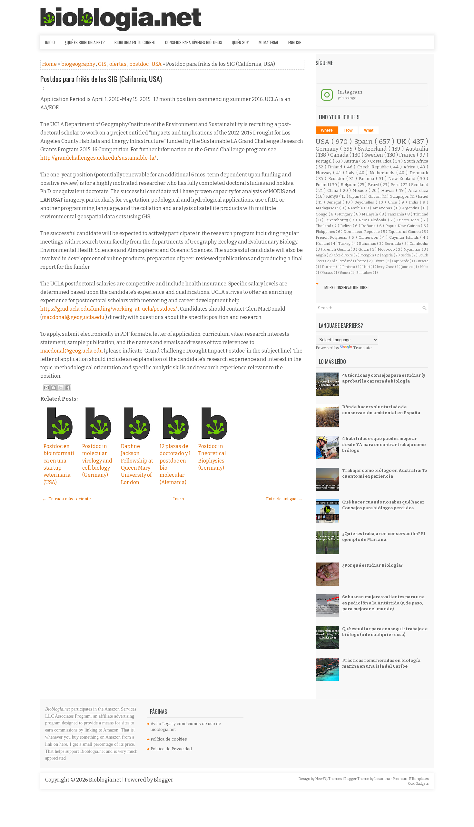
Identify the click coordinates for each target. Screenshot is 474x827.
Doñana (369, 226)
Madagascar (328, 208)
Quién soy (240, 42)
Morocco (387, 249)
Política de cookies (169, 739)
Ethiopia (349, 267)
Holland (323, 243)
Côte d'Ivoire (343, 255)
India (414, 202)
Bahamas (368, 243)
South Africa (416, 161)
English (294, 42)
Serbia (406, 255)
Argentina (411, 208)
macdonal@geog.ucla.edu (73, 317)
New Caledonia (373, 220)
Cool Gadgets (418, 784)
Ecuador (337, 178)
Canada (340, 155)
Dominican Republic (362, 231)
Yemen (345, 273)
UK (403, 142)
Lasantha (382, 779)
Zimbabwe (364, 273)
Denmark (419, 172)
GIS (102, 64)
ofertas (118, 64)
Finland (336, 166)
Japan (354, 196)
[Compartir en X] (60, 387)
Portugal (324, 161)
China (333, 190)
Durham (329, 267)
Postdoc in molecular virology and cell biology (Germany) (97, 460)
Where (327, 130)
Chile (393, 202)
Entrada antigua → (284, 498)
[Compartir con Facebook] (67, 387)
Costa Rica (381, 161)
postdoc (139, 64)
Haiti (366, 267)
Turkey (344, 243)
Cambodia (419, 243)
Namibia (356, 208)
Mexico (360, 190)
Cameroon (369, 237)
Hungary (345, 214)
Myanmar (412, 249)
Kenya (332, 196)
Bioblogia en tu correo (134, 42)
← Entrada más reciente (66, 498)
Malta (424, 267)
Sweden (374, 155)
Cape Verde (401, 261)
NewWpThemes (329, 779)
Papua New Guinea (403, 226)
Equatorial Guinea (405, 231)
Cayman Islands (404, 237)
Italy (351, 172)
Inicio (50, 42)
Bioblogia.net (105, 780)
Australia (417, 149)
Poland (323, 184)
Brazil (374, 184)
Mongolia (367, 255)
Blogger (163, 780)
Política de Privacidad (171, 748)
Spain (364, 142)
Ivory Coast (386, 267)
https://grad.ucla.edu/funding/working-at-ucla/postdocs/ (108, 309)
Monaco (327, 273)
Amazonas (382, 208)
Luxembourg (337, 220)
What (368, 130)
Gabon (374, 196)
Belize (346, 226)
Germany (328, 149)
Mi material (269, 42)
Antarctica (418, 190)
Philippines (326, 231)
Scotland (419, 184)
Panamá (367, 178)
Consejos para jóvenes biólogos (193, 42)
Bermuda (393, 243)
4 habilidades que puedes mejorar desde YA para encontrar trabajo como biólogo (384, 444)
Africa (410, 166)
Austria (351, 161)
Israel (423, 196)
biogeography (78, 64)
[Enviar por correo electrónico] (46, 387)
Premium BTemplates (411, 779)
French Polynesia (332, 237)
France (408, 155)
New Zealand (402, 178)
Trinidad (420, 214)
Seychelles (365, 202)
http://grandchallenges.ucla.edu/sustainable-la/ (98, 158)
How (348, 130)
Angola (321, 255)
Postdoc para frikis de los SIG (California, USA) (101, 79)
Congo (322, 214)
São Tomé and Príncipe (349, 261)
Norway (324, 172)
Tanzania (396, 214)
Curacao (422, 261)
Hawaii (388, 190)
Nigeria (388, 255)
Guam (364, 249)
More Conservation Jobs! (346, 287)
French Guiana (337, 249)
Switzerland (373, 149)
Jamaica (407, 267)
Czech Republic (373, 166)
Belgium (349, 184)
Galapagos (400, 196)
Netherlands (383, 172)
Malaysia (370, 214)
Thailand (324, 226)
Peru (395, 184)
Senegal (334, 202)
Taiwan (379, 261)
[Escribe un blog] (53, 387)
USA (157, 64)
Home (50, 64)
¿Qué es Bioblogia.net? (84, 42)
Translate (362, 347)
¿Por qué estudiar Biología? (372, 565)
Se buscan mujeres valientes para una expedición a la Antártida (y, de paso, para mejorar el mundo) (383, 602)
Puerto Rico (408, 220)
